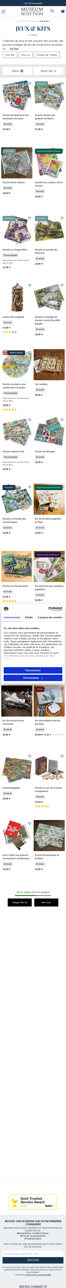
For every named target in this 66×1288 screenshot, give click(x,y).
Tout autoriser (33, 670)
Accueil (19, 21)
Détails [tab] (29, 617)
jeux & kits (44, 21)
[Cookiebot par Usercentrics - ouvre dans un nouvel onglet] (48, 609)
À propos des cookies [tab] (50, 617)
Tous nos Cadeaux (31, 21)
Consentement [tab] (12, 617)
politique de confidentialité (38, 1274)
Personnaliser (31, 678)
